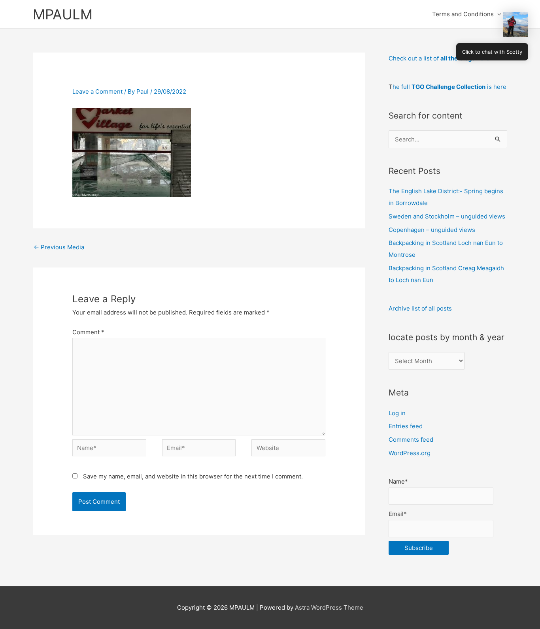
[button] (515, 24)
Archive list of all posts (420, 308)
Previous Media (59, 247)
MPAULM (63, 14)
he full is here (449, 86)
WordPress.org (409, 453)
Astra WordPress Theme (329, 607)
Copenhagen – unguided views (432, 230)
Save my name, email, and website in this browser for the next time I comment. (193, 476)
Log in (397, 413)
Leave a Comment (97, 91)
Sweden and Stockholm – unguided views (447, 216)
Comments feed (411, 439)
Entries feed (406, 426)
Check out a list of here (439, 58)
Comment (88, 332)
